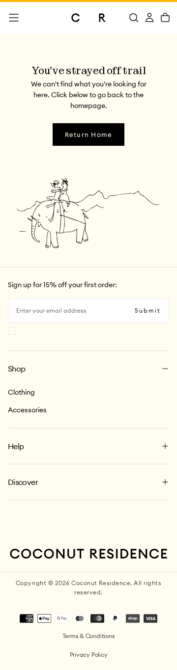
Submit (148, 310)
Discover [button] (23, 482)
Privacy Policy (89, 654)
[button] (14, 18)
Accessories (27, 409)
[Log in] (149, 18)
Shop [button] (16, 369)
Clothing (21, 392)
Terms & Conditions (88, 636)
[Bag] (165, 18)
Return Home (89, 134)
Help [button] (16, 446)
